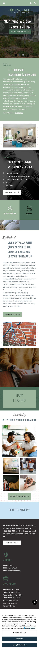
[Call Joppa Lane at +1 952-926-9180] (35, 3)
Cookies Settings (19, 632)
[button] (31, 3)
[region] (19, 629)
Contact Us (11, 543)
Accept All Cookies (19, 645)
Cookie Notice (30, 628)
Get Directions (11, 314)
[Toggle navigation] (4, 3)
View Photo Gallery (18, 496)
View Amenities (11, 192)
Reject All (19, 639)
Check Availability (18, 32)
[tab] (16, 55)
